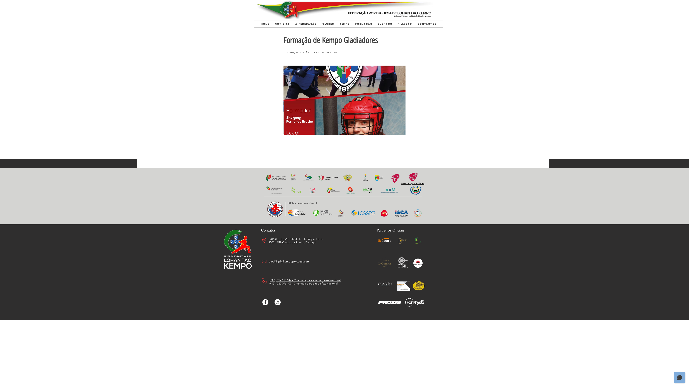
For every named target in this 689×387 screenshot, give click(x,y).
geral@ (273, 261)
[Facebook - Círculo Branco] (265, 302)
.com (306, 261)
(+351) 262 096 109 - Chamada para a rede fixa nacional (303, 283)
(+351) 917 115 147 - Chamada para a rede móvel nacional (305, 280)
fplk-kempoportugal (290, 261)
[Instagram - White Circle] (278, 302)
